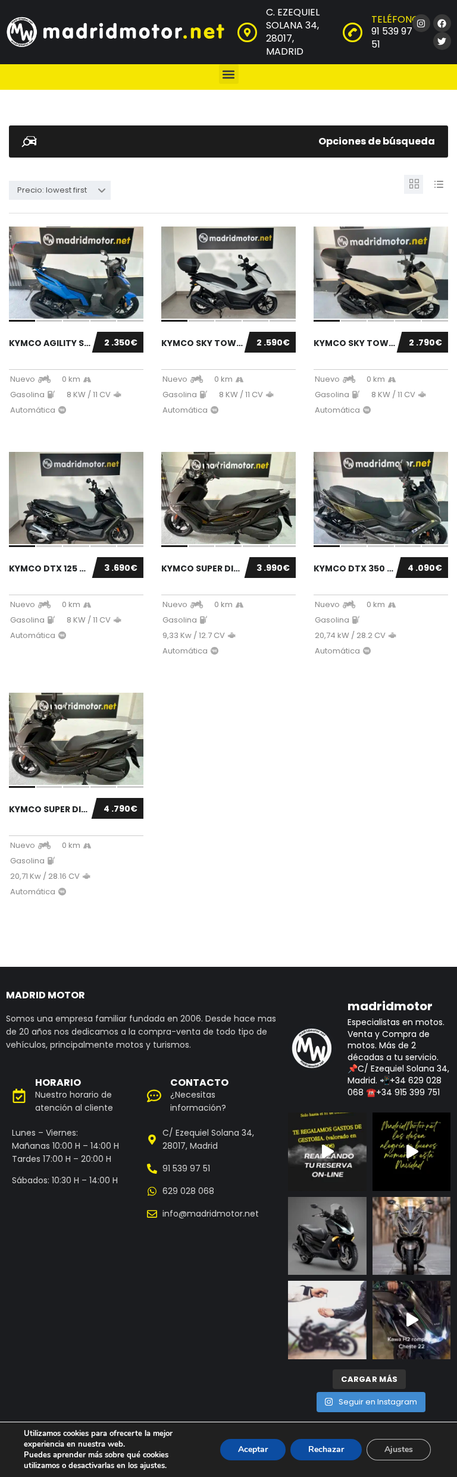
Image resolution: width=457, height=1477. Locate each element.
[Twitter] (442, 41)
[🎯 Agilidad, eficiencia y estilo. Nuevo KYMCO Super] (327, 1236)
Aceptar (253, 1449)
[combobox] (60, 190)
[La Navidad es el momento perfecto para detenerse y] (412, 1152)
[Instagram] (421, 23)
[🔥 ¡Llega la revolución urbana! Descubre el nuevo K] (412, 1236)
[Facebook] (442, 23)
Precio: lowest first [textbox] (52, 190)
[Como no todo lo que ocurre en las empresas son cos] (412, 1320)
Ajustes (398, 1449)
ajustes (152, 1465)
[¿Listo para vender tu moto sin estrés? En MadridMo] (327, 1320)
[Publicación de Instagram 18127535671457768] (327, 1152)
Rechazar (326, 1449)
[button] (229, 74)
